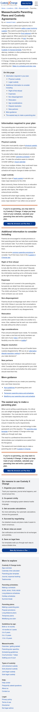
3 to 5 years (6, 632)
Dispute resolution (14, 106)
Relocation (12, 100)
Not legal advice (8, 708)
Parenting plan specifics (10, 649)
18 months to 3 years (9, 629)
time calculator (14, 571)
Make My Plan (26, 3)
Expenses (12, 94)
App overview (7, 568)
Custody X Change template (12, 50)
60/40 (9, 590)
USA (16, 8)
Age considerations (15, 103)
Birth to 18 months (8, 626)
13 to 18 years (7, 638)
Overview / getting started (11, 646)
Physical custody (14, 79)
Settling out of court (9, 658)
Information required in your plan (17, 76)
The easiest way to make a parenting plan (21, 115)
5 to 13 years (6, 635)
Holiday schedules (8, 596)
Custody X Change (23, 449)
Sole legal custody (8, 674)
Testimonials (6, 579)
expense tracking (14, 576)
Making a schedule (8, 587)
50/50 (4, 590)
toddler (23, 340)
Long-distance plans (9, 613)
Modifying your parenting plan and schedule (19, 396)
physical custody (31, 145)
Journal (4, 576)
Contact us (6, 691)
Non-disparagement (15, 97)
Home (3, 8)
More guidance (11, 112)
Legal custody (13, 82)
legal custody (18, 178)
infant (16, 338)
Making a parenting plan (10, 607)
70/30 (14, 590)
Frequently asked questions (12, 685)
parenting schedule (23, 156)
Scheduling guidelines (10, 652)
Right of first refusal (15, 91)
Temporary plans (8, 615)
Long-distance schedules (11, 593)
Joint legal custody (8, 671)
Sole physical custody (10, 669)
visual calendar (20, 162)
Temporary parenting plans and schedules (19, 393)
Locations (10, 8)
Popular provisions (8, 610)
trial (24, 38)
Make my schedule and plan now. (24, 66)
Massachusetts (23, 8)
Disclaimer (6, 705)
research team (11, 22)
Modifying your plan (9, 618)
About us (5, 688)
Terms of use (6, 702)
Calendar (5, 571)
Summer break (7, 599)
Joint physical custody (10, 666)
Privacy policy (7, 699)
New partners (13, 109)
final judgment (26, 33)
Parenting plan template (10, 573)
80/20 (18, 590)
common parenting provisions (22, 252)
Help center (6, 682)
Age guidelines (9, 387)
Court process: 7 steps (10, 655)
